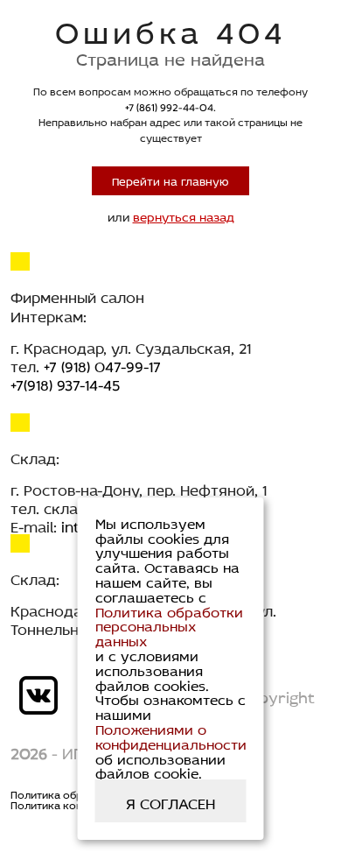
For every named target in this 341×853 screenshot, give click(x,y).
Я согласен (170, 801)
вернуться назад (183, 215)
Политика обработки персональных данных (169, 625)
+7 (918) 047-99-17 (102, 365)
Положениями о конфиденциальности (171, 736)
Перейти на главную (170, 180)
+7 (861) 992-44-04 (169, 106)
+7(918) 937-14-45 (65, 383)
